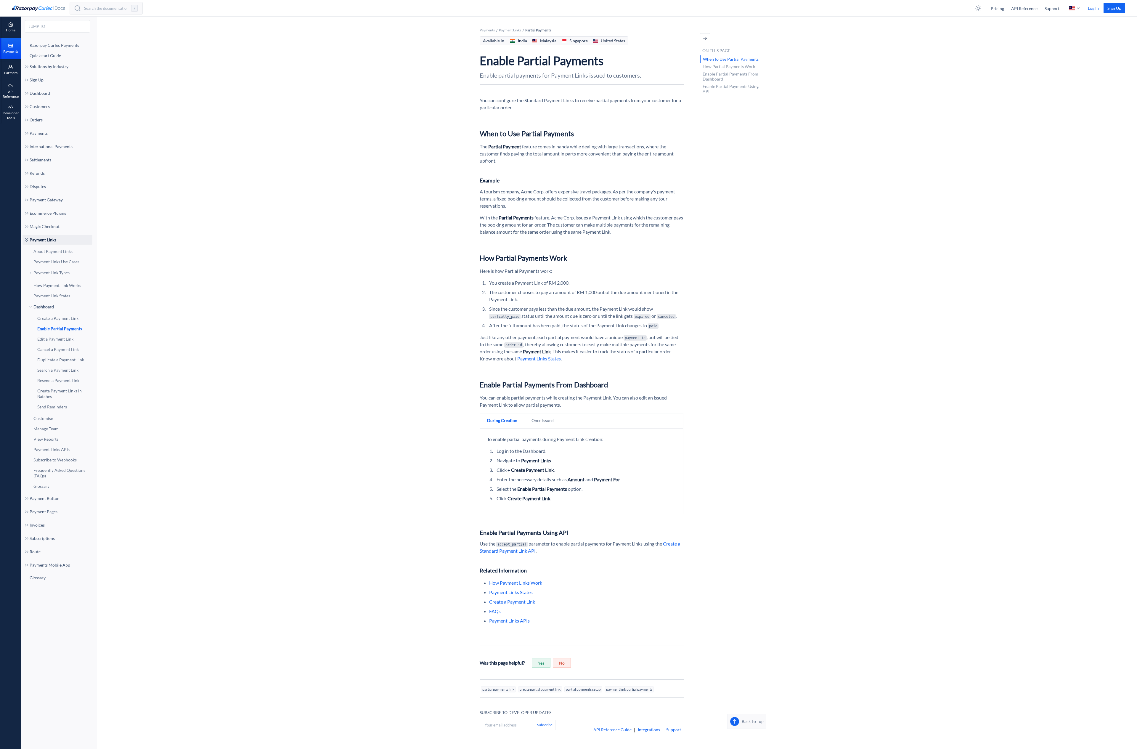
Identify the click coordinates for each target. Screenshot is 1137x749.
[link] (1114, 8)
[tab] (502, 420)
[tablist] (581, 420)
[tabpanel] (581, 469)
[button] (978, 8)
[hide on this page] (705, 38)
